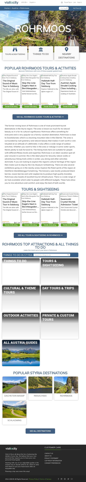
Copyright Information (53, 460)
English (32, 2)
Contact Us (49, 453)
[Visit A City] (11, 449)
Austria (15, 8)
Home (7, 8)
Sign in (79, 2)
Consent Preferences (53, 463)
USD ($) (23, 2)
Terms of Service (45, 479)
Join (75, 2)
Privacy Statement (51, 458)
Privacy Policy (33, 479)
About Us (48, 456)
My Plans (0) (77, 8)
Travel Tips (67, 2)
